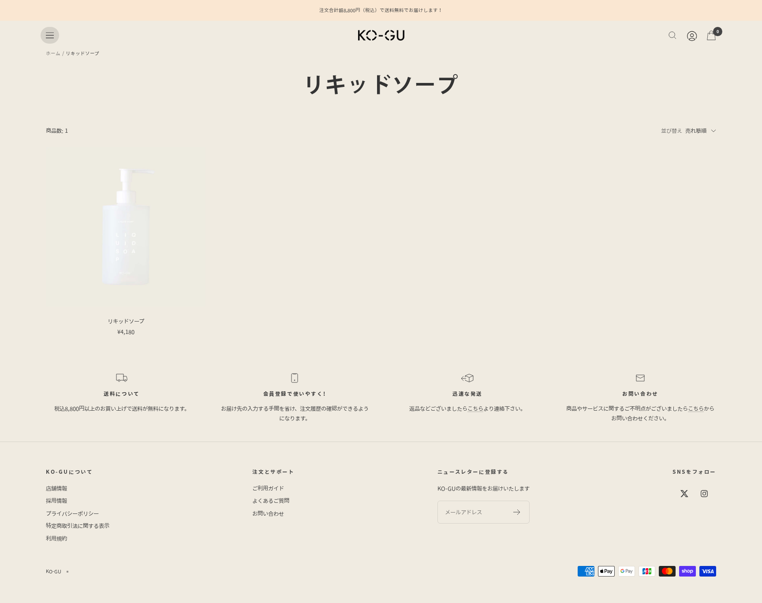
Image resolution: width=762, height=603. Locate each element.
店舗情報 (56, 488)
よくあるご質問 (270, 501)
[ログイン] (691, 35)
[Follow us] (685, 494)
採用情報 (56, 501)
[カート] (711, 35)
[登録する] (517, 512)
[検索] (672, 35)
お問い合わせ (268, 514)
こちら (475, 409)
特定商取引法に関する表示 (77, 526)
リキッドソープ (126, 321)
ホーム (53, 53)
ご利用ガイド (268, 488)
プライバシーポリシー (72, 514)
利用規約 (56, 539)
